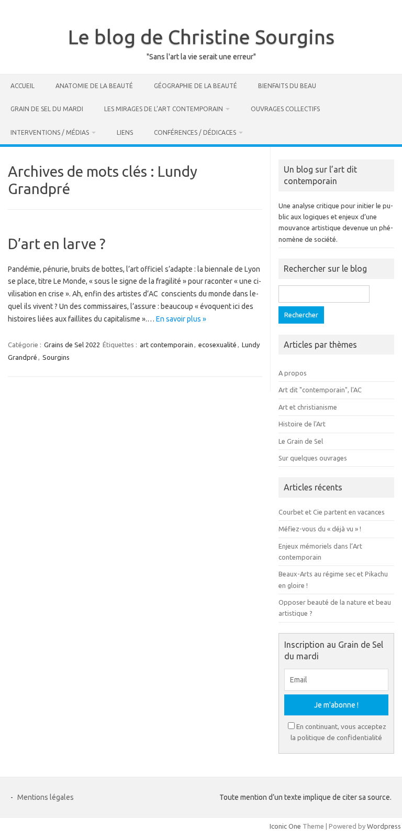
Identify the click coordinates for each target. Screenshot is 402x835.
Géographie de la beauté (195, 85)
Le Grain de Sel (300, 441)
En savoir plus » (181, 319)
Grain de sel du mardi (46, 108)
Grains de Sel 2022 (72, 344)
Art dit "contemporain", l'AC (320, 389)
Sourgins (56, 357)
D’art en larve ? (56, 243)
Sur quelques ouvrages (312, 458)
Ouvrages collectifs (285, 108)
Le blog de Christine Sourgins (201, 37)
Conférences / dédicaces (195, 132)
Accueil (22, 85)
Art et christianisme (307, 407)
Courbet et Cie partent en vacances (331, 512)
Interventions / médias (49, 132)
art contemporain (166, 344)
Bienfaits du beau (287, 85)
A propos (292, 373)
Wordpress (384, 826)
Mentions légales (45, 797)
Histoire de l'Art (302, 423)
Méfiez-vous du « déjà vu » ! (319, 528)
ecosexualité (217, 344)
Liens (125, 132)
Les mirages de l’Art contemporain (163, 108)
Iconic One (285, 826)
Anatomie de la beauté (94, 85)
